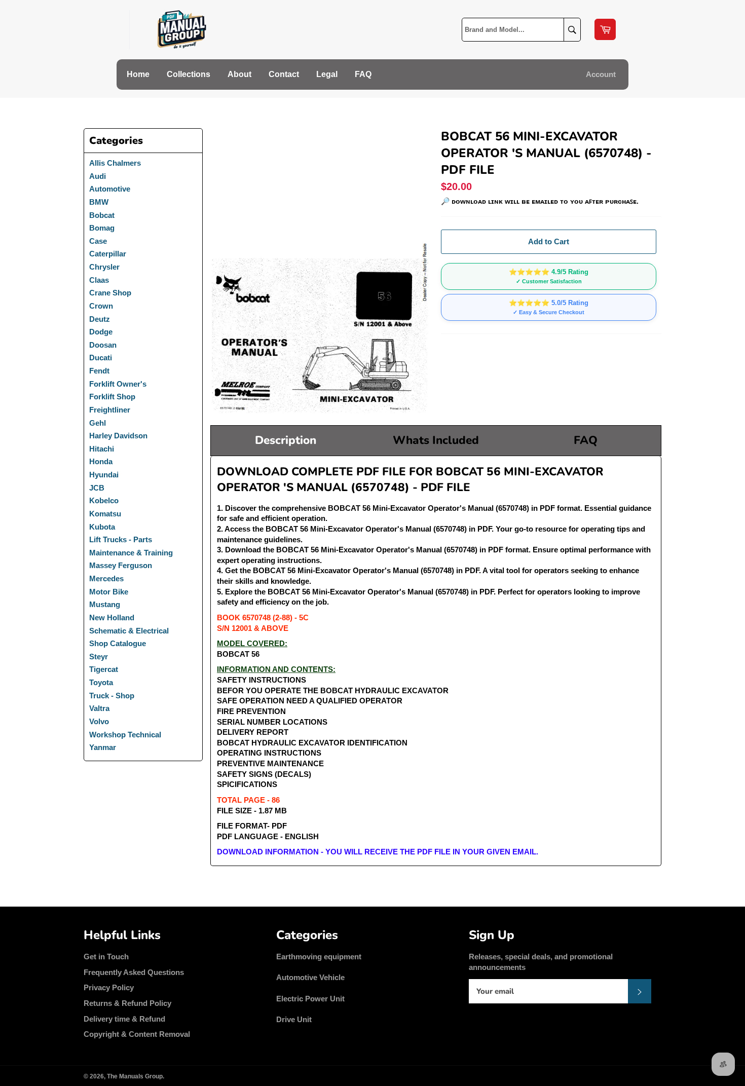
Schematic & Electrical (129, 630)
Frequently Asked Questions (134, 972)
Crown (101, 306)
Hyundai (104, 474)
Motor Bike (108, 591)
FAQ (363, 74)
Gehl (97, 423)
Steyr (98, 656)
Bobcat (102, 215)
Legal (327, 74)
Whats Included (436, 440)
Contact (284, 74)
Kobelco (104, 500)
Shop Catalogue (117, 643)
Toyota (101, 682)
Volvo (99, 721)
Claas (99, 280)
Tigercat (103, 669)
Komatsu (105, 513)
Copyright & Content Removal (137, 1034)
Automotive (109, 188)
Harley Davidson (118, 435)
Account (601, 74)
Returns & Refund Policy (127, 1003)
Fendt (99, 370)
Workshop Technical (125, 734)
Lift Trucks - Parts (120, 539)
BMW (98, 202)
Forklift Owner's (117, 384)
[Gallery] (320, 271)
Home (138, 74)
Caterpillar (107, 253)
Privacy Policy (109, 987)
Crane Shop (110, 292)
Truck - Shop (111, 695)
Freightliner (109, 409)
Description (285, 440)
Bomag (102, 227)
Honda (101, 461)
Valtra (99, 708)
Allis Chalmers (115, 163)
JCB (96, 487)
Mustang (104, 604)
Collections (188, 74)
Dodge (101, 331)
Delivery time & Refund (124, 1019)
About (239, 74)
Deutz (99, 319)
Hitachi (101, 448)
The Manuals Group (135, 1076)
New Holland (111, 617)
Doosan (103, 345)
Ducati (100, 357)
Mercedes (106, 578)
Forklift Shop (112, 396)
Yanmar (102, 747)
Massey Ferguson (120, 565)
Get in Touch (106, 956)
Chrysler (104, 267)
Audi (97, 176)
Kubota (102, 526)
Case (98, 241)
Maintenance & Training (131, 552)
